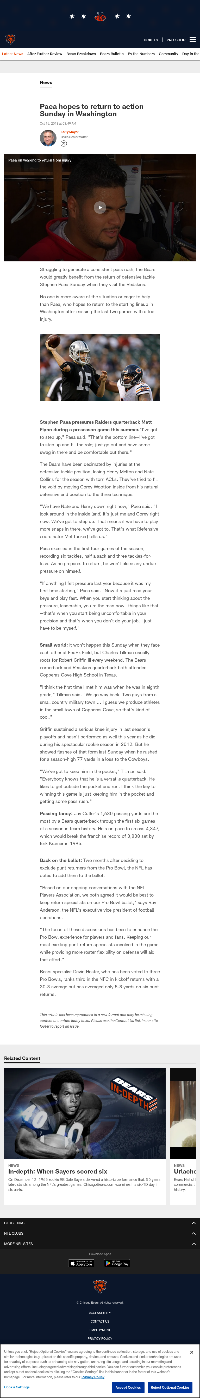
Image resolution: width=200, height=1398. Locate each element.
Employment (100, 1330)
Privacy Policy (100, 1338)
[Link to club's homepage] (10, 37)
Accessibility (100, 1313)
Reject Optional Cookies (170, 1387)
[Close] (191, 1352)
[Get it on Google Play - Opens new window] (117, 1265)
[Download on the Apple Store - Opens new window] (81, 1263)
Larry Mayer (70, 132)
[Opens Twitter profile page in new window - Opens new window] (64, 143)
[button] (100, 207)
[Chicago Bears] (100, 1287)
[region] (100, 1371)
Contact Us (100, 1321)
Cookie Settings (17, 1387)
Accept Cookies (128, 1387)
